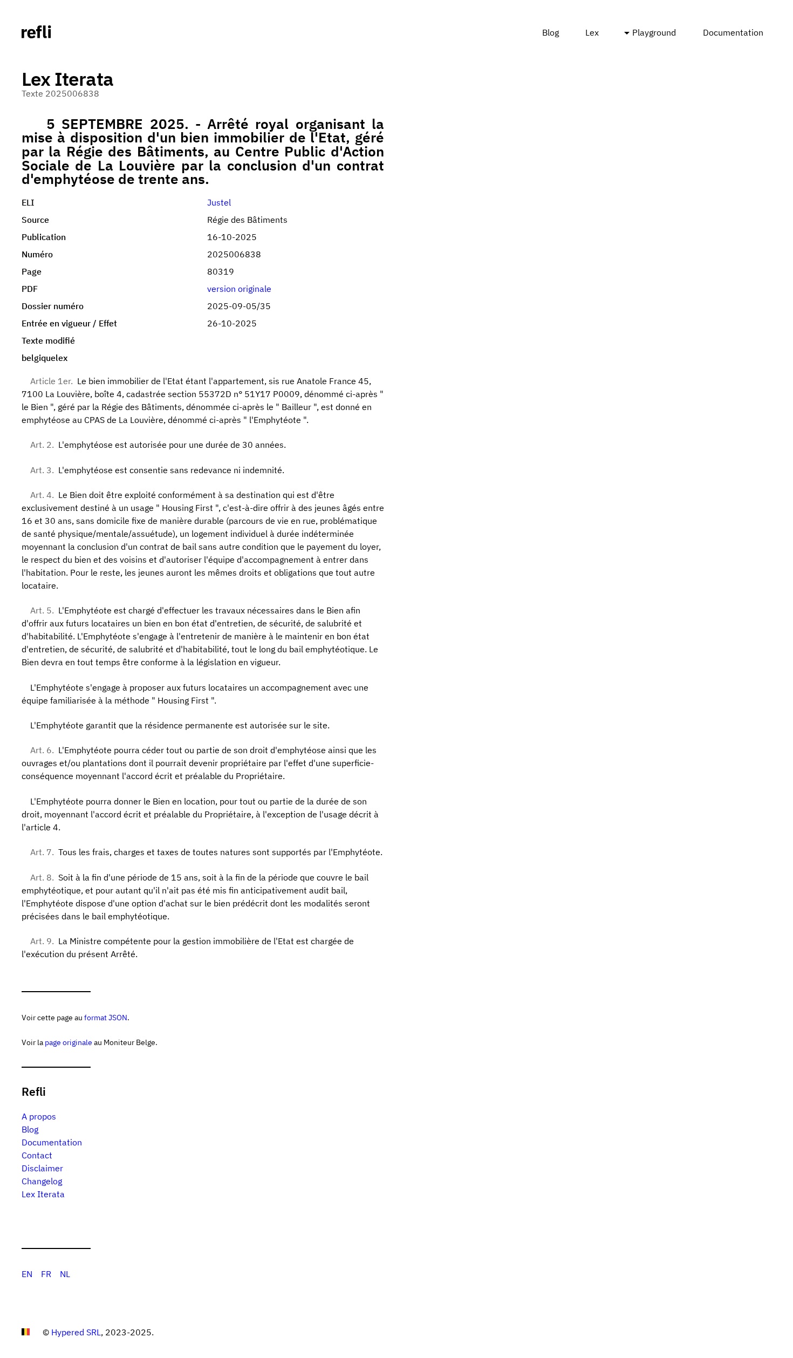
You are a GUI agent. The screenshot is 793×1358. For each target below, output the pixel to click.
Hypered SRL (76, 1332)
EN (27, 1273)
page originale (68, 1042)
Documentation (733, 32)
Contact (37, 1155)
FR (46, 1273)
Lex (592, 32)
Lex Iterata (43, 1194)
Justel (219, 202)
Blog (550, 32)
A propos (39, 1116)
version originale (239, 288)
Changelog (42, 1181)
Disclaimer (42, 1168)
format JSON (105, 1017)
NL (65, 1273)
